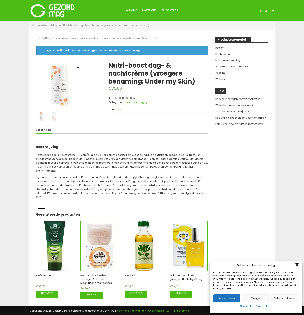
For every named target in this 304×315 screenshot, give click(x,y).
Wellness (220, 79)
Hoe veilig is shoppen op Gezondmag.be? (240, 117)
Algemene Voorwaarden (131, 311)
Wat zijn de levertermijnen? (232, 111)
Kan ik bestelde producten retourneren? (239, 124)
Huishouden (222, 54)
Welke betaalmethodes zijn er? (234, 105)
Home (132, 10)
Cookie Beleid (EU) (159, 311)
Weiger (256, 298)
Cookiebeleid (247, 306)
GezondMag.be (51, 25)
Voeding (220, 73)
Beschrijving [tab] (44, 130)
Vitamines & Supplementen (232, 66)
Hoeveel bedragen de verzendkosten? (238, 99)
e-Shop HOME (44, 38)
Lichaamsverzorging (65, 38)
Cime (119, 109)
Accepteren (227, 298)
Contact (171, 10)
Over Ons (150, 10)
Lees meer (47, 293)
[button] (297, 265)
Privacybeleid (263, 306)
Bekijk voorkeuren (285, 298)
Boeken (219, 48)
